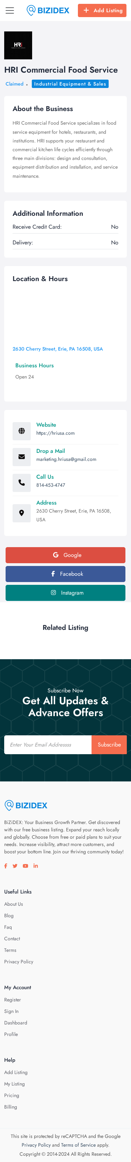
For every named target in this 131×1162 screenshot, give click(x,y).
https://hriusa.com (55, 432)
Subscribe (109, 745)
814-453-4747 (50, 484)
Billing (10, 1106)
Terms (10, 950)
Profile (11, 1034)
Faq (8, 927)
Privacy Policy (18, 961)
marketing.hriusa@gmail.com (66, 459)
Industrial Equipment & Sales (70, 83)
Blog (9, 915)
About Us (13, 903)
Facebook (70, 574)
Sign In (11, 1011)
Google (71, 555)
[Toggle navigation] (10, 10)
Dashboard (15, 1022)
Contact (12, 938)
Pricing (11, 1095)
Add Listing (108, 10)
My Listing (14, 1083)
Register (12, 999)
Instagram (71, 593)
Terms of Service (78, 1144)
